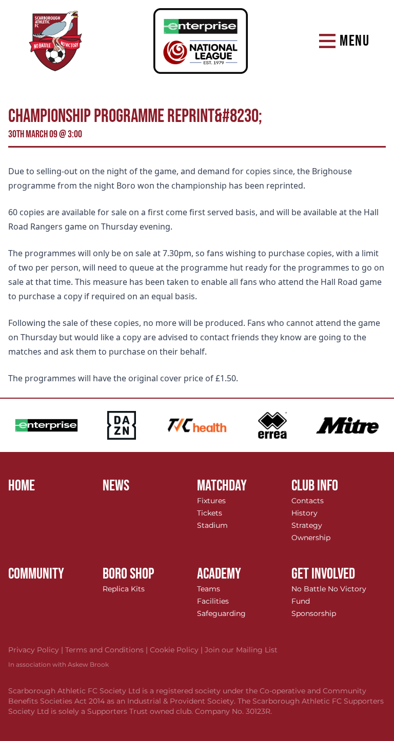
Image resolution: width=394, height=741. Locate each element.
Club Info (314, 486)
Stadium (212, 525)
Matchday (222, 486)
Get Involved (323, 574)
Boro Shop (128, 574)
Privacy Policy (36, 649)
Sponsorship (313, 613)
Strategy (306, 525)
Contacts (307, 500)
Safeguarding (221, 613)
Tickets (209, 513)
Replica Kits (124, 588)
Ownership (310, 537)
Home (21, 486)
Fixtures (211, 500)
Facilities (213, 601)
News (116, 486)
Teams (208, 588)
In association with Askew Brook (58, 664)
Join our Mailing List (241, 649)
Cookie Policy (177, 649)
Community (36, 574)
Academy (219, 574)
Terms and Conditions (107, 649)
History (304, 513)
